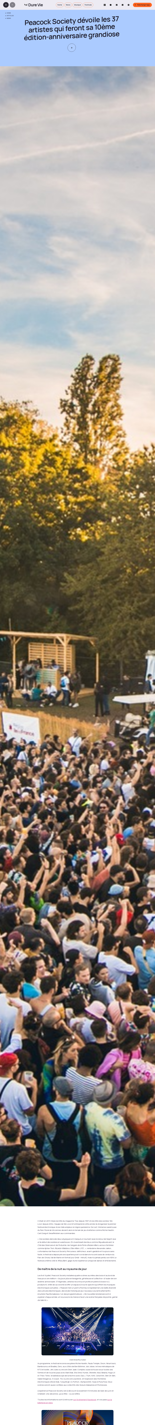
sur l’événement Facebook (84, 1399)
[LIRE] (72, 47)
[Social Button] (105, 5)
